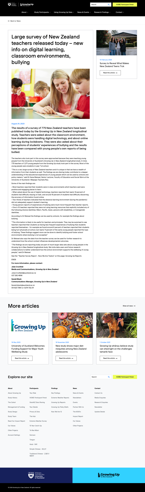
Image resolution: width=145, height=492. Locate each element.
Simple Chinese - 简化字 (38, 449)
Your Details (34, 407)
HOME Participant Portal (125, 5)
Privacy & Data (35, 412)
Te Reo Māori (34, 430)
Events (75, 402)
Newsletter (98, 407)
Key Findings (55, 393)
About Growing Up (14, 393)
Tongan (32, 440)
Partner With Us (78, 407)
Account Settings (14, 435)
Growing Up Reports (73, 256)
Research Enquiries (101, 402)
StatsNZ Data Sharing (37, 402)
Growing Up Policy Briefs (59, 407)
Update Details (100, 412)
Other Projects (13, 430)
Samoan (32, 435)
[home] (20, 5)
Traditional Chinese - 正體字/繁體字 (39, 455)
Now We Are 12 (56, 412)
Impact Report (78, 416)
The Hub (33, 416)
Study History (12, 398)
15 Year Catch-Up (36, 426)
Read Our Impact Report (16, 421)
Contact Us (98, 393)
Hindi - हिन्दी (33, 444)
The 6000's (77, 412)
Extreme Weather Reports (60, 398)
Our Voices (11, 426)
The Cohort (12, 402)
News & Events (78, 393)
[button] (25, 12)
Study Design (12, 412)
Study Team (12, 416)
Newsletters (77, 398)
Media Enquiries (100, 398)
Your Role (33, 393)
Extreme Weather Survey (38, 421)
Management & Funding (16, 407)
